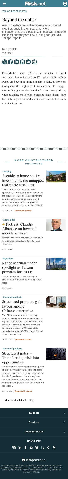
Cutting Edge (8, 220)
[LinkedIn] (16, 61)
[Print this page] (34, 61)
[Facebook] (10, 61)
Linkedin (20, 447)
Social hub (48, 447)
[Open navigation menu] (3, 4)
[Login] (65, 3)
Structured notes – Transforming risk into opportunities (20, 357)
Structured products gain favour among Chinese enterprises (22, 305)
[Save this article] (22, 61)
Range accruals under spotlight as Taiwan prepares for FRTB (19, 267)
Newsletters (31, 447)
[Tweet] (4, 61)
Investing (6, 171)
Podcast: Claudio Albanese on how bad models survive (19, 228)
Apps (42, 447)
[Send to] (28, 61)
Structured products (14, 11)
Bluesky (37, 447)
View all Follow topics (14, 447)
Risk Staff (11, 49)
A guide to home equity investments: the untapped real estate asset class (23, 180)
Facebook (25, 447)
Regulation (7, 258)
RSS (54, 447)
